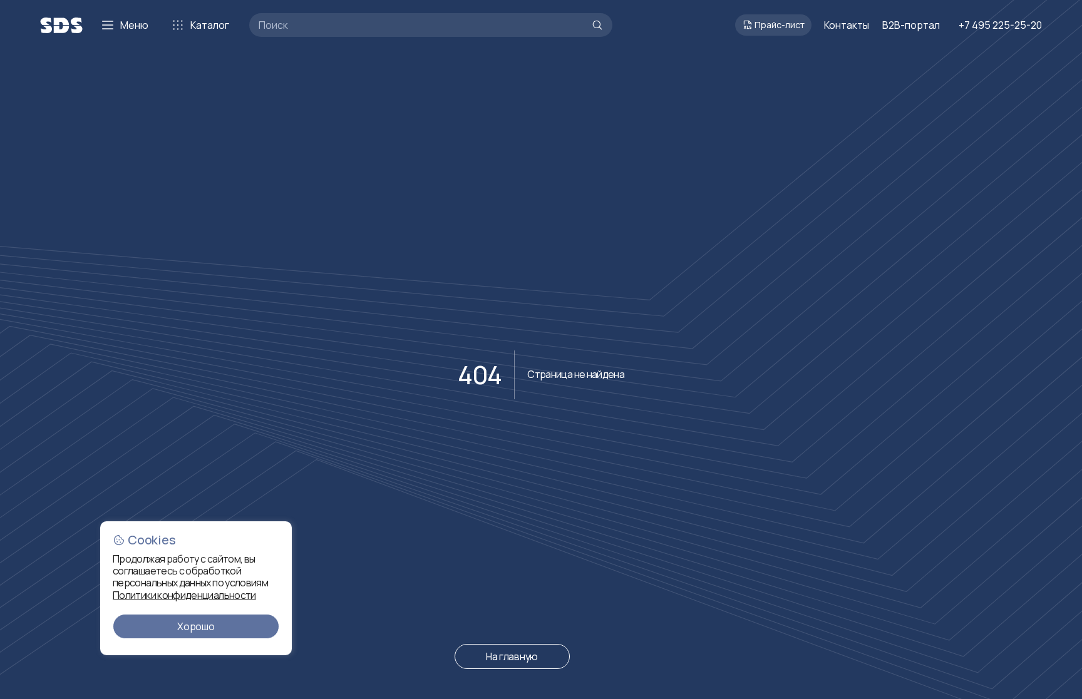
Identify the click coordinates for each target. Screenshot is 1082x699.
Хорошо (195, 626)
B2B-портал (911, 25)
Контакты (846, 25)
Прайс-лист (780, 25)
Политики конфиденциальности (184, 595)
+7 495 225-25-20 (1000, 25)
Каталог (209, 25)
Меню (134, 25)
